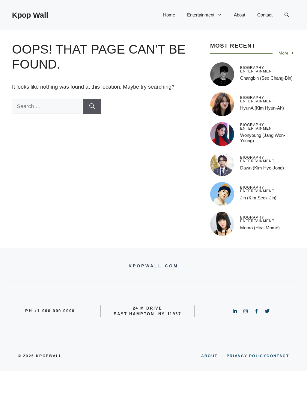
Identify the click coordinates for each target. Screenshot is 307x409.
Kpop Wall (30, 15)
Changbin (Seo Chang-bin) (266, 78)
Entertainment (200, 14)
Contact (265, 14)
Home (169, 14)
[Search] (92, 106)
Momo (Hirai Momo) (260, 227)
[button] (287, 15)
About (239, 14)
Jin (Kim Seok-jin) (258, 197)
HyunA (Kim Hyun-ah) (262, 107)
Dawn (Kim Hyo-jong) (262, 167)
